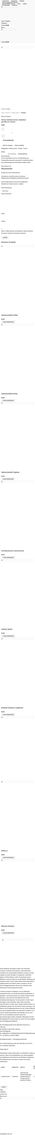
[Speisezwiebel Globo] (17, 277)
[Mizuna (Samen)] (17, 890)
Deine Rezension (6, 193)
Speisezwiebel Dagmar (10, 472)
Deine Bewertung (6, 187)
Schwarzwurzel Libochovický (12, 551)
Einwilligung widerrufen (20, 1039)
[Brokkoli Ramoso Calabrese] (17, 670)
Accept (4, 1087)
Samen (8, 112)
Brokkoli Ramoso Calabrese (12, 708)
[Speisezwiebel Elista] (17, 356)
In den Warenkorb (8, 140)
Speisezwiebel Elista (9, 394)
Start (2, 112)
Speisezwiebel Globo (9, 315)
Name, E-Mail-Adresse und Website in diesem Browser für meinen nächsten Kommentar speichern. (17, 232)
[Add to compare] (3, 312)
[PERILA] (17, 748)
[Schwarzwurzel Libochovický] (17, 513)
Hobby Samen (15, 112)
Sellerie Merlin (6, 629)
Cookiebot (5, 1045)
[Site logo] (9, 13)
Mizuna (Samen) (7, 926)
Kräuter (23, 112)
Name (3, 213)
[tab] (12, 154)
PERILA (4, 851)
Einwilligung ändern (6, 1039)
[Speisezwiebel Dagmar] (17, 434)
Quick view (8, 312)
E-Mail (3, 221)
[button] (8, 322)
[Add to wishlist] (12, 312)
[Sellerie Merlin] (17, 591)
